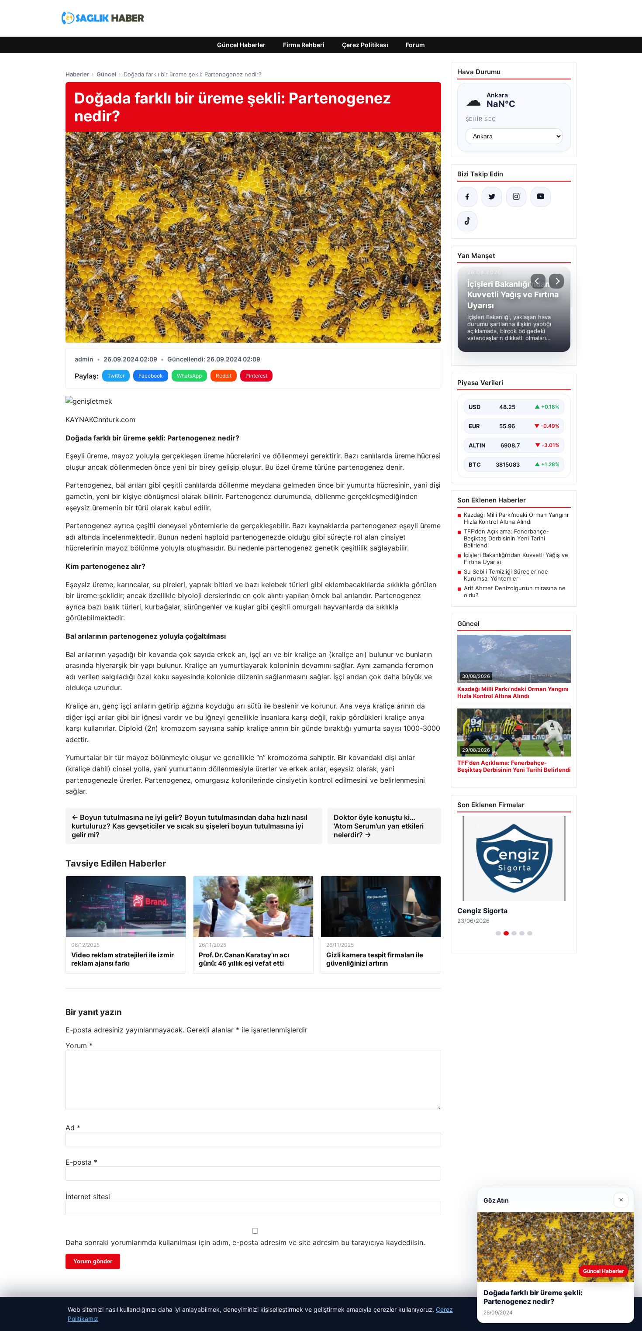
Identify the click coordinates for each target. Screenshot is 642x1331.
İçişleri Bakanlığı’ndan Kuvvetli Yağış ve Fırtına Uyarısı (516, 558)
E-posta (81, 1162)
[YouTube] (541, 197)
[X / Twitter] (492, 197)
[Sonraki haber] (556, 281)
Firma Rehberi (303, 44)
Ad (73, 1127)
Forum (415, 44)
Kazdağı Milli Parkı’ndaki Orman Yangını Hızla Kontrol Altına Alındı (516, 518)
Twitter (115, 375)
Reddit (223, 375)
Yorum (79, 1045)
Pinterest (256, 375)
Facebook (150, 375)
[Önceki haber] (538, 281)
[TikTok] (467, 221)
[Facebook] (467, 197)
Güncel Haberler (241, 44)
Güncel (106, 74)
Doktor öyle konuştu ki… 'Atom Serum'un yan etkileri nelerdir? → (379, 826)
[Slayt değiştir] (498, 933)
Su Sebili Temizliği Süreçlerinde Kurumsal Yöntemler (506, 575)
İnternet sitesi (88, 1196)
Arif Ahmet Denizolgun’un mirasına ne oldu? (515, 591)
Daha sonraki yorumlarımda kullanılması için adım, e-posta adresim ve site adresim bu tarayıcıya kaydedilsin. (245, 1242)
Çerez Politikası (365, 44)
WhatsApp (189, 375)
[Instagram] (516, 197)
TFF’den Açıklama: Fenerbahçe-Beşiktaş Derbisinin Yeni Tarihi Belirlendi (506, 538)
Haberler (77, 74)
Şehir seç (481, 119)
